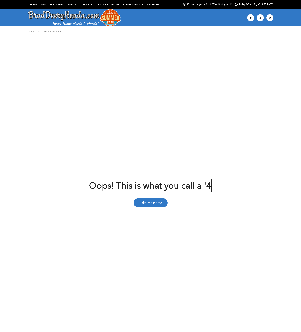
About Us (153, 4)
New (43, 4)
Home (33, 4)
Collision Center (108, 4)
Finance (88, 4)
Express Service (133, 4)
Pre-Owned (57, 4)
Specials (73, 4)
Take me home (150, 203)
